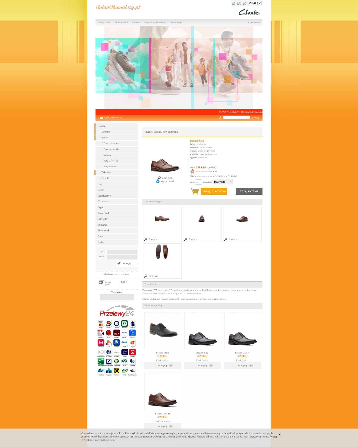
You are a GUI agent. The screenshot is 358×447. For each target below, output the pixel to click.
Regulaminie (109, 439)
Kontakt (136, 22)
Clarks (101, 126)
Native (101, 242)
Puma (100, 236)
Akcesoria (103, 201)
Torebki (105, 178)
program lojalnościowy (155, 22)
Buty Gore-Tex (111, 161)
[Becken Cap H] (243, 330)
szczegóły (162, 365)
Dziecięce (106, 172)
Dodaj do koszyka (214, 191)
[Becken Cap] (203, 330)
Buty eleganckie (111, 149)
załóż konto (108, 274)
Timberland (103, 213)
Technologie (176, 22)
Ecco (100, 184)
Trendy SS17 (104, 22)
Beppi (100, 207)
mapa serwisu (254, 22)
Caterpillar (103, 218)
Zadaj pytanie (249, 191)
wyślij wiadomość (112, 117)
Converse (102, 224)
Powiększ (167, 177)
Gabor (101, 189)
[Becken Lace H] (163, 391)
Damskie (106, 132)
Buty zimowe (110, 166)
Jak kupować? (121, 22)
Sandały (107, 155)
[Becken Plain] (163, 330)
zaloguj (127, 263)
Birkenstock (103, 230)
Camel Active (104, 195)
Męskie (105, 137)
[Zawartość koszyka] (101, 282)
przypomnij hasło (122, 274)
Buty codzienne (111, 143)
